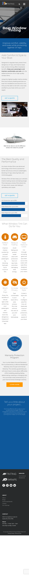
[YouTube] (11, 485)
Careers (4, 503)
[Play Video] (14, 109)
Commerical (22, 476)
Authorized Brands (7, 501)
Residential (22, 478)
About (4, 497)
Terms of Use (18, 533)
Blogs (3, 499)
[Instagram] (7, 485)
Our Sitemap (5, 505)
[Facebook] (3, 485)
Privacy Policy (11, 533)
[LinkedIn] (14, 485)
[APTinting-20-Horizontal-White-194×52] (8, 2)
